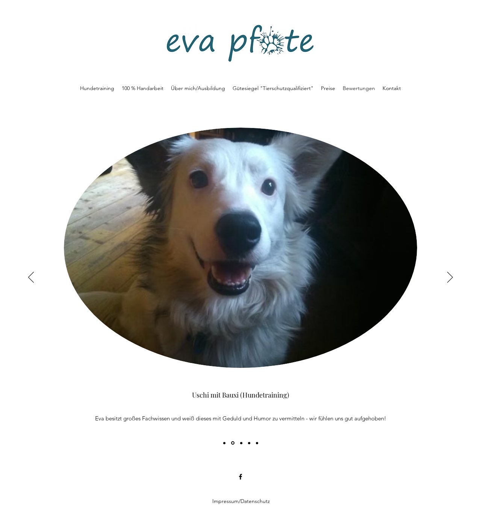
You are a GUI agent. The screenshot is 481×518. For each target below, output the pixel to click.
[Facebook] (240, 476)
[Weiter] (450, 278)
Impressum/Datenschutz (241, 501)
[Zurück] (31, 278)
